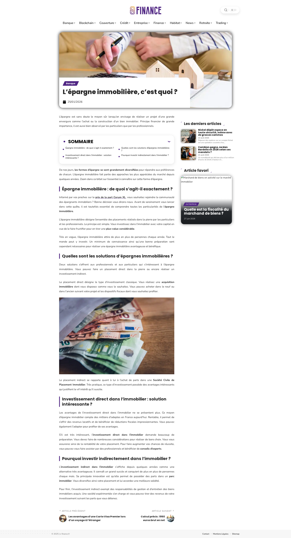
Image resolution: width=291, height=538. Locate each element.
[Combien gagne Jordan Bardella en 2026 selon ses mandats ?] (188, 153)
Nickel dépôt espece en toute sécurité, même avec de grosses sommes (215, 132)
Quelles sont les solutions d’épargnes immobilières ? (145, 149)
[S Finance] (145, 10)
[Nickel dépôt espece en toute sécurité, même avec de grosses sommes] (188, 136)
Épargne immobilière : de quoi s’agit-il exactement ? (89, 147)
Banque (70, 83)
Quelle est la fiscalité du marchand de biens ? (206, 211)
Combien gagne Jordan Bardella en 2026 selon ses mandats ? (214, 150)
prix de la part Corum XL (110, 197)
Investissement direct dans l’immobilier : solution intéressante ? (88, 156)
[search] (225, 10)
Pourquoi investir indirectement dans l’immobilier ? (145, 155)
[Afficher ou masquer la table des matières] (131, 141)
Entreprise (191, 204)
